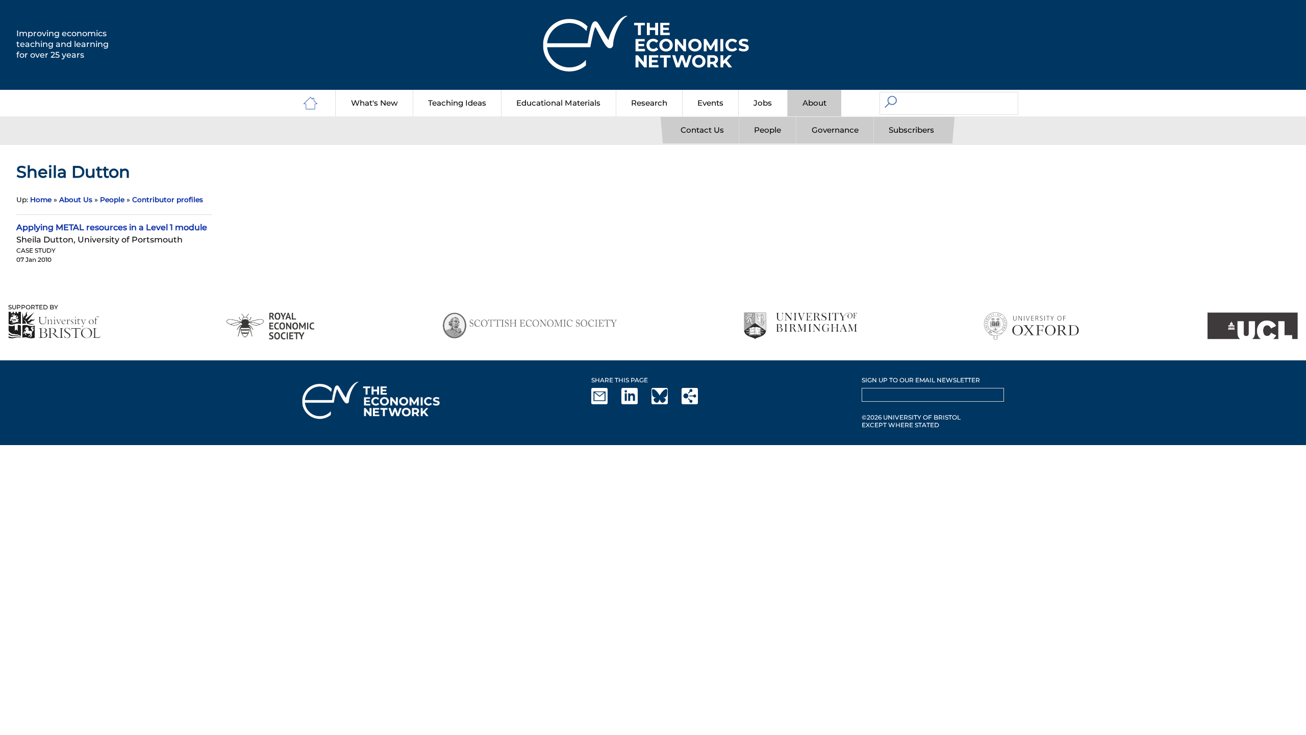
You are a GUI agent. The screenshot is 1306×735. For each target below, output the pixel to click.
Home (41, 199)
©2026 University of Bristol (911, 417)
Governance (835, 130)
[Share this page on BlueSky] (665, 402)
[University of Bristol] (54, 325)
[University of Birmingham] (800, 326)
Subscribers (911, 130)
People (767, 130)
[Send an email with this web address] (605, 402)
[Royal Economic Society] (271, 326)
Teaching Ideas (457, 103)
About (814, 103)
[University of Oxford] (1032, 326)
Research (649, 103)
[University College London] (1252, 326)
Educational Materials (558, 103)
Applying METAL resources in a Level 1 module (111, 227)
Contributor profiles (167, 199)
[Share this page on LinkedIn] (635, 402)
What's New (374, 103)
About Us (75, 199)
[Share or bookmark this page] (696, 402)
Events (710, 103)
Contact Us (702, 130)
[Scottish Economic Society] (530, 326)
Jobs (763, 103)
